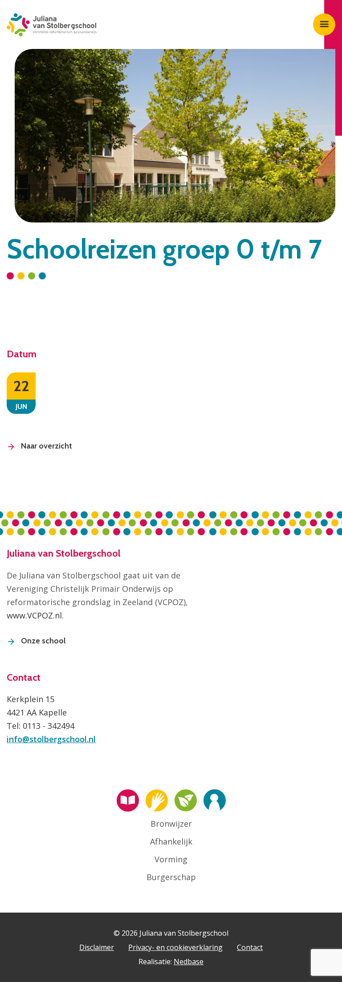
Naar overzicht (46, 446)
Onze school (43, 641)
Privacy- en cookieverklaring (175, 947)
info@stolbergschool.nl (51, 739)
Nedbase (189, 961)
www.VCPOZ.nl (34, 615)
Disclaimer (96, 947)
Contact (250, 947)
